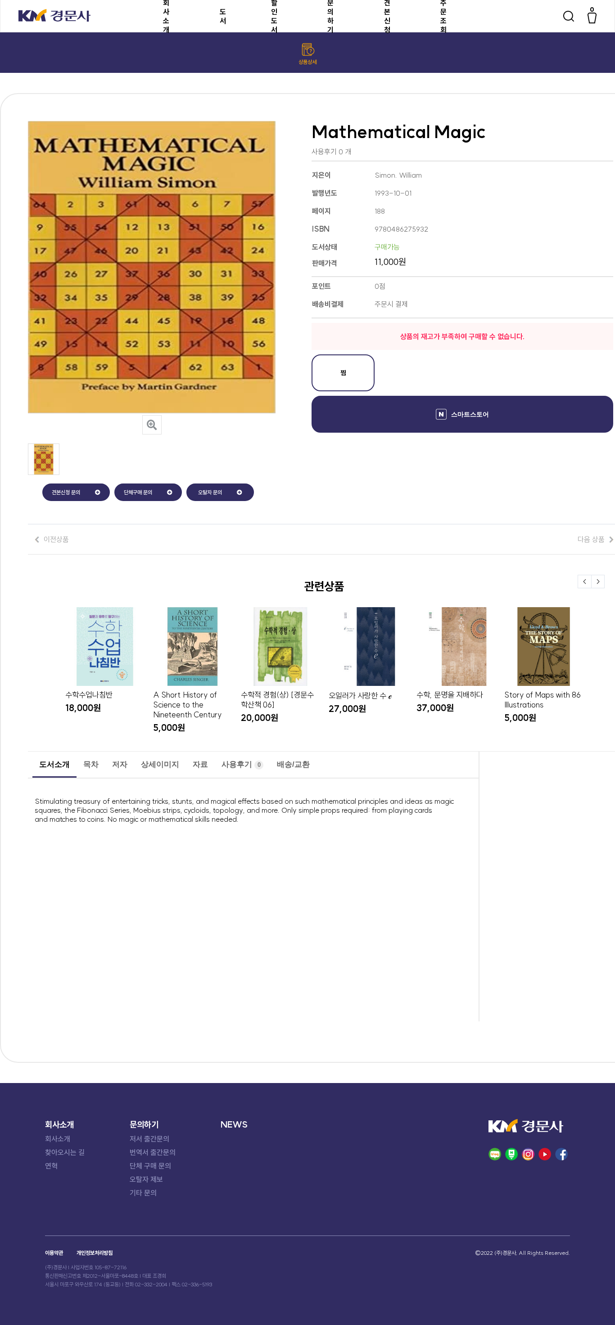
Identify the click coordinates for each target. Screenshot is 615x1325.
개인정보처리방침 (95, 1252)
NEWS (234, 1124)
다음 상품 (591, 539)
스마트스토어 (470, 414)
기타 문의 (143, 1192)
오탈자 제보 (146, 1179)
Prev (584, 581)
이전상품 (56, 539)
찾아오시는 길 (65, 1152)
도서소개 (54, 764)
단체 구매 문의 (150, 1165)
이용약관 (54, 1252)
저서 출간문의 (149, 1138)
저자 (119, 764)
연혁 (51, 1165)
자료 (200, 764)
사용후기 (241, 764)
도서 (223, 16)
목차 (91, 764)
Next (598, 581)
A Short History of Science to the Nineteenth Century (187, 705)
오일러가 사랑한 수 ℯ (360, 696)
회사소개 (57, 1138)
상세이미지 (160, 764)
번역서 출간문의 (153, 1152)
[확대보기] (152, 424)
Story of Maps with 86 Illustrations (542, 700)
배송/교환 (293, 764)
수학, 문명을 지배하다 (449, 695)
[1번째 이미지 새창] (43, 472)
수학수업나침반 (89, 695)
